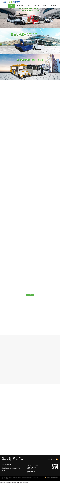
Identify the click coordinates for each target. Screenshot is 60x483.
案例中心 (45, 5)
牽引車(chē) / (10, 467)
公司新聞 (47, 392)
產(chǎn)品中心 (37, 5)
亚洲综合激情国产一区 (26, 482)
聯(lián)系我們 (53, 5)
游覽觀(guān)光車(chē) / (16, 468)
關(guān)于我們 (20, 5)
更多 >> (3, 470)
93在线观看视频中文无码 (3, 482)
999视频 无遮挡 (22, 482)
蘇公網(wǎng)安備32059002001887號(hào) (52, 477)
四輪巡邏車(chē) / (14, 467)
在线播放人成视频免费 (17, 482)
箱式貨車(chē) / (19, 467)
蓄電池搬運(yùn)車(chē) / (9, 468)
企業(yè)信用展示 (35, 477)
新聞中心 (28, 5)
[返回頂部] (57, 459)
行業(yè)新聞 (54, 392)
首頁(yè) (11, 5)
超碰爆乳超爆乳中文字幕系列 (10, 482)
